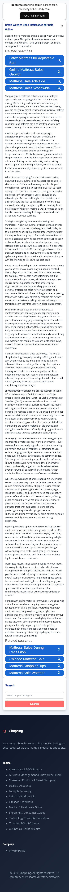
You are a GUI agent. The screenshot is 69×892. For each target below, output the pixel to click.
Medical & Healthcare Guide (25, 807)
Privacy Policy (17, 850)
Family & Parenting (20, 791)
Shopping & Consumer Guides (27, 812)
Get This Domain (34, 15)
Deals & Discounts (20, 785)
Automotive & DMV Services (25, 769)
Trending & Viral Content (24, 823)
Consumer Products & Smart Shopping (32, 780)
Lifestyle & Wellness (21, 802)
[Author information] (62, 26)
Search (34, 703)
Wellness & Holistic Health (24, 829)
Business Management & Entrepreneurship (35, 775)
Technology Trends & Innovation (29, 818)
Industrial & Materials (22, 796)
